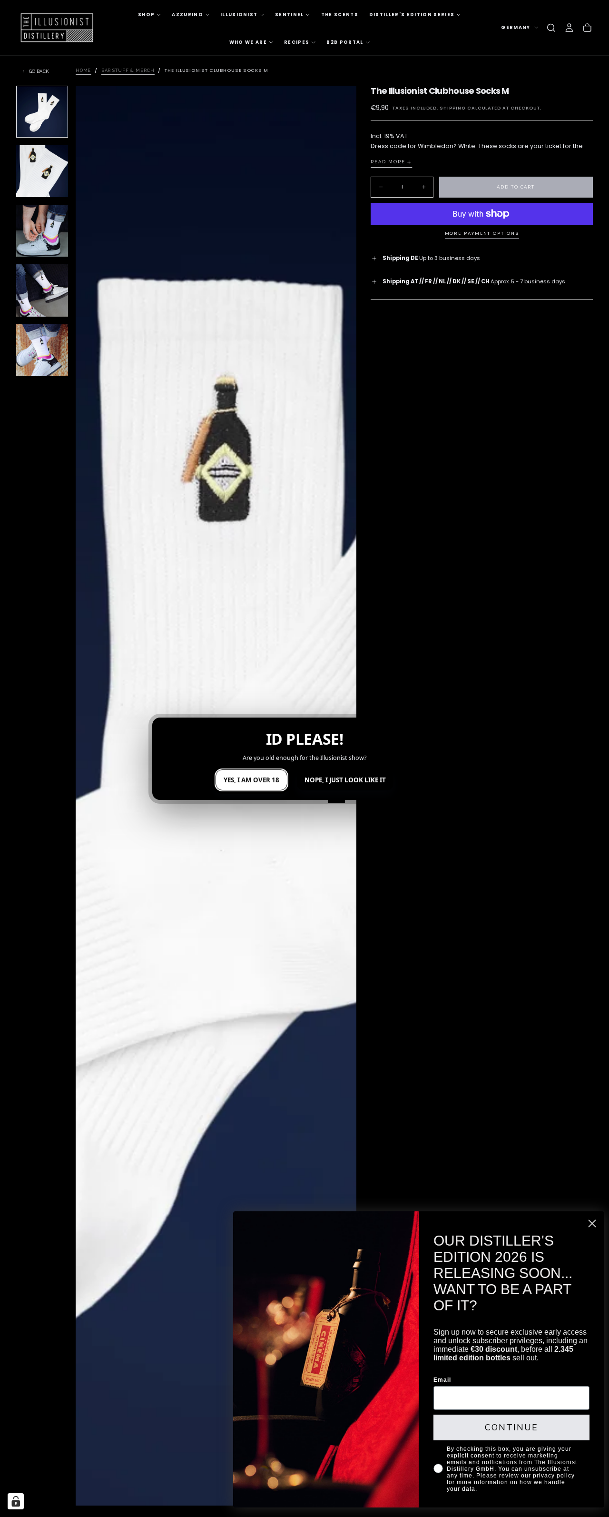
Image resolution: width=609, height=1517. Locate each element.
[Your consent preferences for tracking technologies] (16, 1501)
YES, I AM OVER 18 (251, 780)
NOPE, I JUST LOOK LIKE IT (345, 780)
